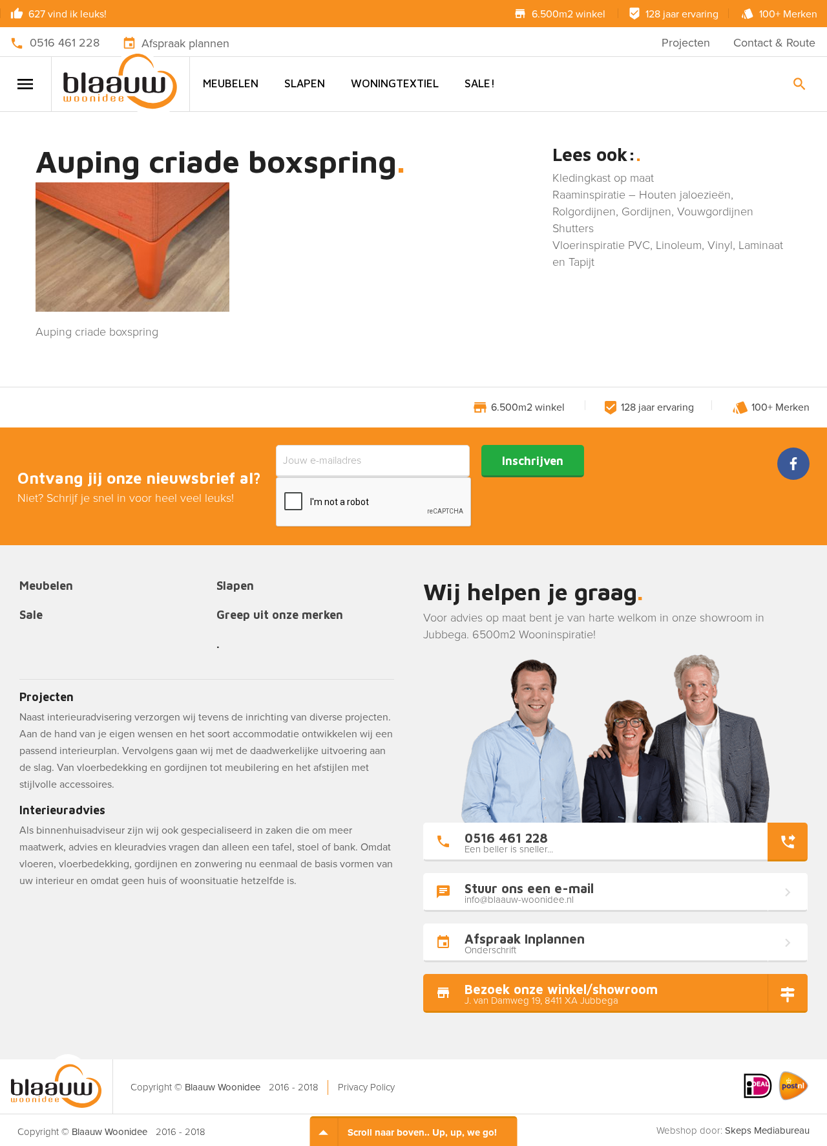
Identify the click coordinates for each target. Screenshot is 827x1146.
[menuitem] (230, 84)
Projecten (686, 43)
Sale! (480, 83)
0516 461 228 (64, 43)
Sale (31, 615)
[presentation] (374, 502)
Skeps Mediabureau (767, 1130)
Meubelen (230, 83)
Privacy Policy (366, 1087)
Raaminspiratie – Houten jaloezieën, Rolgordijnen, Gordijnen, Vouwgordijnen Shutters (652, 211)
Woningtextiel (395, 83)
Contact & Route (774, 43)
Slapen (304, 83)
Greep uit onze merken (279, 615)
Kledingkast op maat (603, 178)
